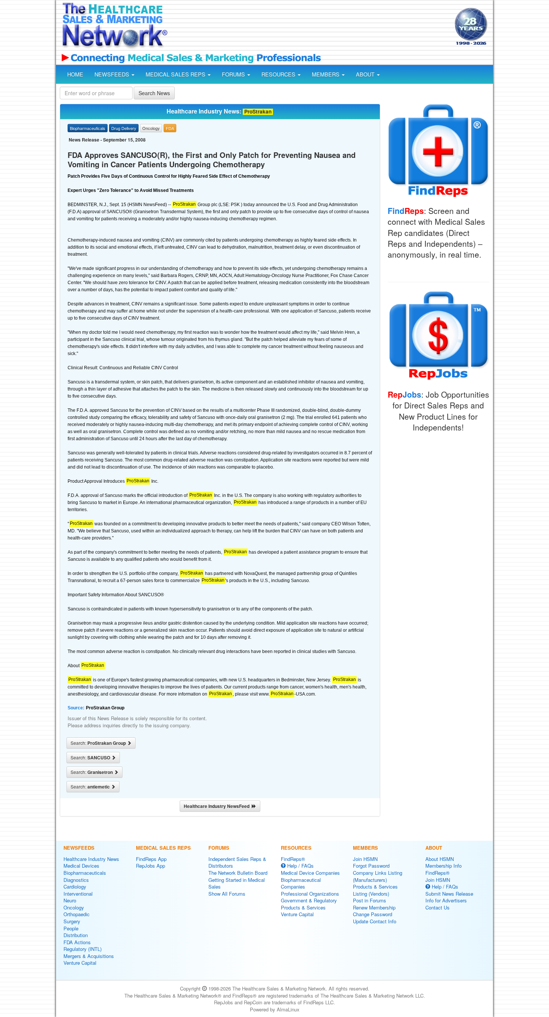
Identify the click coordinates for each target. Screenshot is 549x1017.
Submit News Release (449, 893)
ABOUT (366, 74)
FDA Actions (77, 942)
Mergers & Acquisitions (88, 956)
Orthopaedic (76, 914)
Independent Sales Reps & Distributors (237, 862)
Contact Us (437, 907)
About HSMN (439, 858)
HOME (75, 74)
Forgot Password (371, 865)
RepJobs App (150, 865)
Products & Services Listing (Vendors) (375, 890)
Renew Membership (374, 907)
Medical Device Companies (310, 872)
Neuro (69, 900)
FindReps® (293, 858)
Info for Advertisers (446, 900)
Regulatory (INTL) (82, 948)
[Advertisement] (310, 27)
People (70, 928)
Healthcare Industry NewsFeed (218, 806)
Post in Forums (369, 900)
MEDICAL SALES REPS (176, 74)
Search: (99, 743)
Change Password (372, 914)
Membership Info (443, 865)
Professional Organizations (310, 893)
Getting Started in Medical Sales (236, 883)
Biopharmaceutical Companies (301, 883)
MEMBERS (326, 74)
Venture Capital (79, 962)
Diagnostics (76, 879)
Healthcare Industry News (91, 858)
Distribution (75, 935)
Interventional (78, 893)
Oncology (73, 907)
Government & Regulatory (309, 900)
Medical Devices (81, 865)
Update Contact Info (374, 921)
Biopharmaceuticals (84, 872)
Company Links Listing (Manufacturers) (377, 876)
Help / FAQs (300, 865)
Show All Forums (226, 893)
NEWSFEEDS (112, 74)
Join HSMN (365, 858)
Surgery (71, 921)
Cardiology (74, 886)
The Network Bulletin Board (237, 872)
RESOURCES (279, 74)
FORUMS (234, 74)
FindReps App (151, 858)
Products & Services (303, 907)
